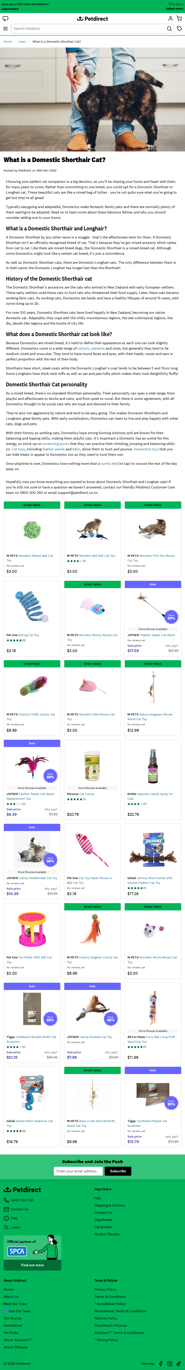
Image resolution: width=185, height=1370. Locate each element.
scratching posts (55, 443)
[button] (5, 18)
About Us (11, 1296)
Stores (9, 1289)
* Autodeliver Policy (110, 1303)
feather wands (53, 449)
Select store (174, 9)
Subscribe (118, 1171)
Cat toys (18, 449)
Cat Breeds (103, 1227)
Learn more (10, 9)
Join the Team (19, 1311)
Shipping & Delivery (109, 1205)
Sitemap (147, 1363)
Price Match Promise (110, 1325)
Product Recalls (107, 1234)
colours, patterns (91, 348)
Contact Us (103, 1212)
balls (76, 449)
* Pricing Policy (106, 1340)
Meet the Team (15, 1303)
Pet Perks (11, 1332)
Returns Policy (106, 1318)
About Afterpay (16, 1347)
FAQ (97, 1198)
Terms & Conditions (110, 1296)
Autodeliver (13, 1325)
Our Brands (13, 1318)
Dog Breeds (103, 1219)
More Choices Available (153, 629)
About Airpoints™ (18, 1340)
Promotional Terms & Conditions (120, 1311)
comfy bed (109, 463)
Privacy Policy (105, 1289)
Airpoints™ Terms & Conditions (119, 1332)
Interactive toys (146, 449)
